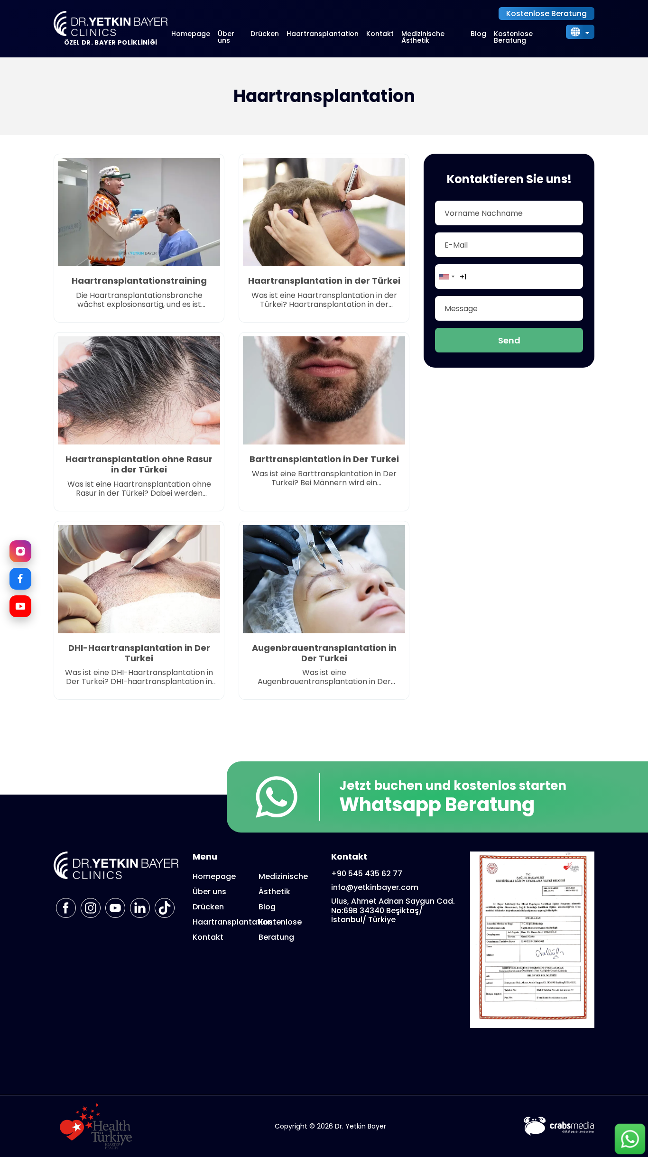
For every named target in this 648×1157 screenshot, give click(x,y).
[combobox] (446, 276)
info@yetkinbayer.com (374, 887)
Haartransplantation (323, 33)
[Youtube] (115, 908)
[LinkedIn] (140, 908)
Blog (478, 33)
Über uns (226, 37)
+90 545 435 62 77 (366, 873)
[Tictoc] (165, 908)
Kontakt (380, 33)
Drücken (264, 33)
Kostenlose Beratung (546, 13)
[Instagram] (20, 551)
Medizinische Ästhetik (422, 37)
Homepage (190, 33)
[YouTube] (20, 606)
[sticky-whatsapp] (630, 1139)
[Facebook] (20, 579)
